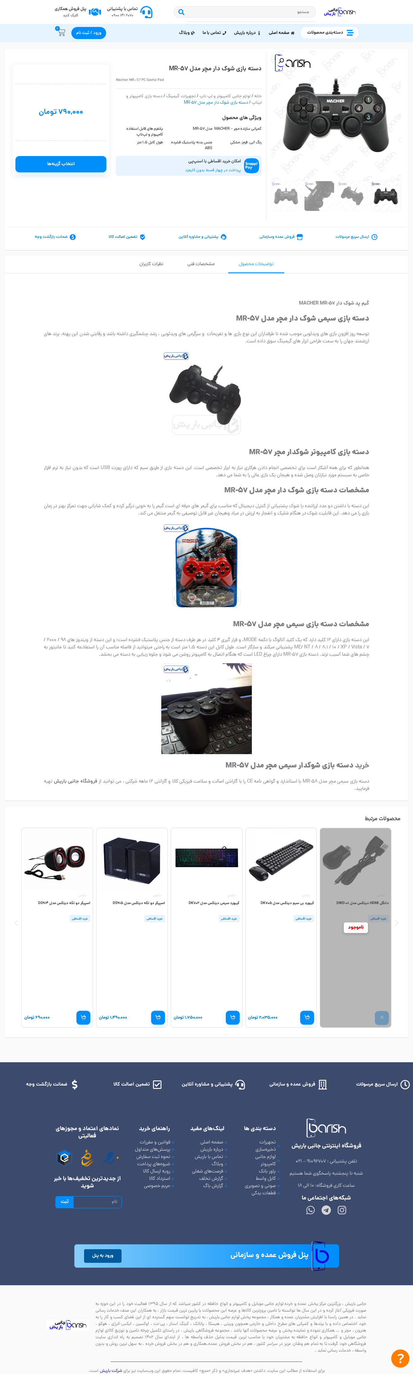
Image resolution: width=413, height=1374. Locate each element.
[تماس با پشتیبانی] (146, 12)
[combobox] (250, 12)
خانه (258, 96)
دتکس (381, 895)
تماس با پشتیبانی (122, 9)
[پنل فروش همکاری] (95, 12)
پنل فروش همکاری (70, 9)
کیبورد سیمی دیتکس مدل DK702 (214, 903)
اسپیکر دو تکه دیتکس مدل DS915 (139, 903)
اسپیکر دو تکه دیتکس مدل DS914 (64, 903)
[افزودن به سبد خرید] (307, 1018)
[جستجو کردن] (180, 12)
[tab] (256, 264)
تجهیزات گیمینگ (181, 96)
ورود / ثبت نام (88, 33)
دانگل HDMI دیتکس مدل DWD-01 (363, 903)
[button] (281, 60)
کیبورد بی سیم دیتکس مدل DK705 (287, 903)
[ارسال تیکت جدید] (400, 1360)
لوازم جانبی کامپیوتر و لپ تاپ (225, 96)
